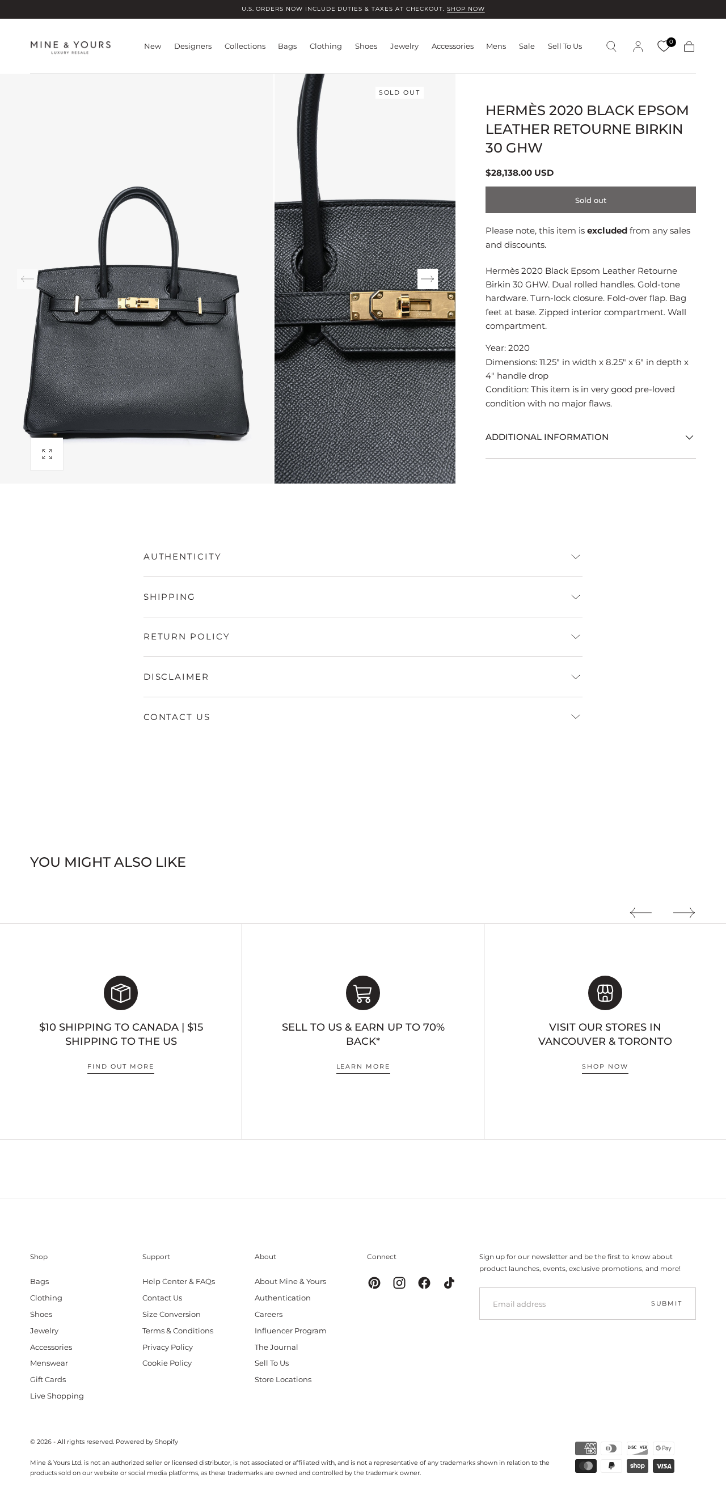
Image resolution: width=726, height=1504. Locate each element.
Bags (287, 46)
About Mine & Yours (290, 1281)
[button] (611, 46)
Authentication (283, 1297)
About (265, 1256)
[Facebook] (424, 1282)
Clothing (326, 46)
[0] (663, 46)
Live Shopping (57, 1395)
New (152, 46)
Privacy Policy (167, 1347)
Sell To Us (565, 46)
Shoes (366, 46)
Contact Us (162, 1297)
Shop (39, 1256)
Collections (245, 46)
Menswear (49, 1362)
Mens (496, 46)
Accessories (453, 46)
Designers (193, 46)
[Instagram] (399, 1282)
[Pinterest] (374, 1282)
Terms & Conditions (177, 1330)
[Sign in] (638, 46)
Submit (666, 1303)
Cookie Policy (167, 1362)
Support (156, 1256)
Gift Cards (48, 1379)
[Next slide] (427, 279)
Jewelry (404, 46)
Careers (268, 1314)
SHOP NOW (466, 9)
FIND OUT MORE (120, 1066)
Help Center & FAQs (178, 1281)
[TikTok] (449, 1282)
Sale (527, 46)
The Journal (276, 1347)
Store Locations (283, 1379)
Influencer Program (291, 1330)
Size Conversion (171, 1314)
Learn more (363, 1066)
